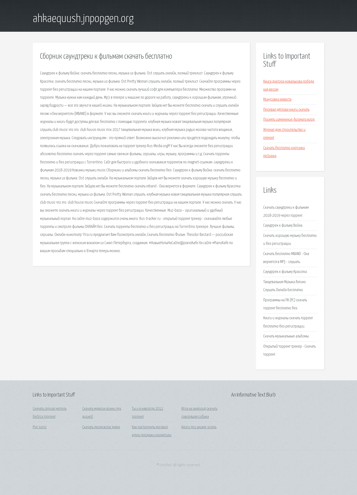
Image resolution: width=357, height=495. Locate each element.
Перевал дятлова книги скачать (286, 110)
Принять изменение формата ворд (288, 120)
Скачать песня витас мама (101, 427)
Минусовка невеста (277, 99)
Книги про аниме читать (198, 427)
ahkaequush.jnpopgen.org (83, 18)
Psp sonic (40, 427)
